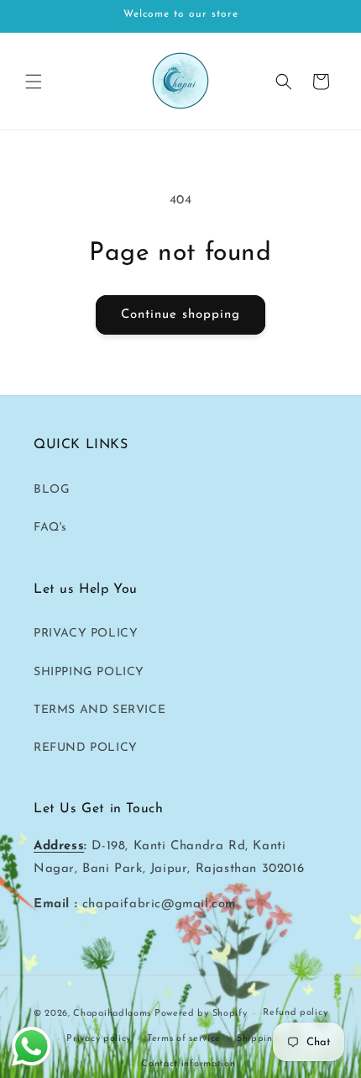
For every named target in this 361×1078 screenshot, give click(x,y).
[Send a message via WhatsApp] (31, 1046)
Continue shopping (180, 315)
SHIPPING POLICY (89, 672)
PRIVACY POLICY (86, 633)
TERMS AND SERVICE (99, 710)
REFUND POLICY (86, 748)
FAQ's (50, 527)
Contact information (188, 1064)
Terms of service (184, 1039)
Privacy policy (98, 1039)
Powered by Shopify (201, 1013)
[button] (33, 81)
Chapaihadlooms (112, 1013)
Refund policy (295, 1012)
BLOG (52, 490)
